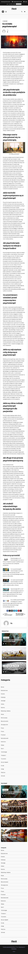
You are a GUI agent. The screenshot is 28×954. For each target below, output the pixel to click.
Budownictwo (4, 690)
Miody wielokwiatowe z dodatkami (11, 654)
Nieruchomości (4, 721)
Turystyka (3, 758)
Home (14, 951)
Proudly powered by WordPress (9, 947)
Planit (14, 8)
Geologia (3, 700)
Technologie (4, 752)
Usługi (2, 769)
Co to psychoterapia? (16, 569)
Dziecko (3, 694)
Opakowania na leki (9, 837)
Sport (2, 748)
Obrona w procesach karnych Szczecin (12, 807)
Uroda (2, 765)
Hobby (2, 704)
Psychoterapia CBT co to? (17, 589)
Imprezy (3, 707)
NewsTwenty (21, 947)
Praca (2, 728)
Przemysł (3, 735)
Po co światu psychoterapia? (18, 599)
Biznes (2, 687)
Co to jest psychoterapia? (17, 580)
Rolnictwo (3, 741)
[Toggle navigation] (6, 12)
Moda (2, 714)
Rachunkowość (4, 738)
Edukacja (3, 697)
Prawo (2, 731)
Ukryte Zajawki (8, 651)
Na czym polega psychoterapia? (20, 614)
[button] (21, 11)
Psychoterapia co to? (16, 558)
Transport (3, 755)
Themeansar (13, 948)
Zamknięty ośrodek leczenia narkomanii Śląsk (13, 640)
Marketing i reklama (5, 711)
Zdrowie (5, 21)
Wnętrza (3, 772)
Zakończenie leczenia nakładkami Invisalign (10, 668)
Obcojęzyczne (4, 724)
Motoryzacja (4, 717)
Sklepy (2, 745)
